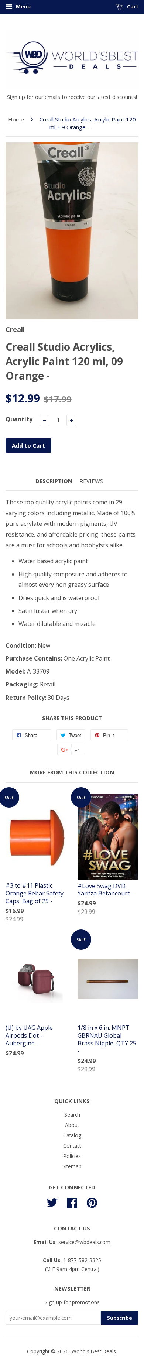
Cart (132, 6)
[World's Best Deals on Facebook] (72, 1201)
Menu (22, 6)
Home (16, 119)
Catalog (72, 1135)
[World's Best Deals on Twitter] (52, 1201)
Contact (72, 1145)
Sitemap (72, 1166)
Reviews (91, 480)
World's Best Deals (94, 1351)
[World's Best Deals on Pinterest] (91, 1201)
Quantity (19, 419)
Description (53, 480)
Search (72, 1114)
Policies (72, 1155)
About (72, 1124)
